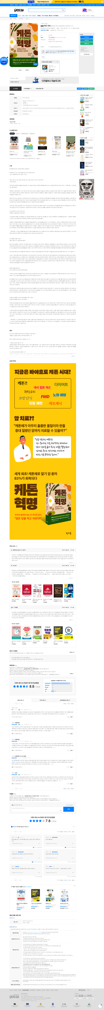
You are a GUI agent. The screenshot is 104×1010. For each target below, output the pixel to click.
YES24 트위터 (83, 990)
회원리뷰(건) (53, 30)
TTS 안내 (27, 103)
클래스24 (50, 15)
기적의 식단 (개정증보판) (36, 903)
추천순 (68, 703)
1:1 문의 (38, 932)
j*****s (21, 709)
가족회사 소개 (90, 990)
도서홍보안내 (38, 990)
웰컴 (11, 18)
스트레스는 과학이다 (89, 154)
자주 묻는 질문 (84, 998)
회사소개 (11, 990)
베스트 (19, 15)
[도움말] (45, 39)
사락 (43, 15)
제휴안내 (47, 990)
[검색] (63, 10)
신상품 (23, 15)
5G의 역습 (45, 641)
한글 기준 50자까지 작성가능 (18, 808)
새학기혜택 (66, 15)
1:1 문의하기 (78, 998)
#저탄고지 (18, 133)
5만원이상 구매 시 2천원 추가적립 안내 (62, 41)
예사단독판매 (72, 15)
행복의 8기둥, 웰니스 (89, 139)
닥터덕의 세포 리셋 (64, 903)
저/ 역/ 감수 (48, 28)
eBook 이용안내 (88, 48)
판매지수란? (63, 30)
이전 (14, 704)
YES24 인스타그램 (84, 990)
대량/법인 (93, 15)
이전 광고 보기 (92, 12)
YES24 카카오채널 (79, 990)
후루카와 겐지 (43, 28)
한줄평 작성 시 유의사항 (73, 805)
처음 (12, 704)
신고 (30, 709)
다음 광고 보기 (94, 12)
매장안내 (34, 15)
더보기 (91, 95)
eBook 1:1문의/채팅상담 (88, 996)
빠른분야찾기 (13, 15)
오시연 (48, 28)
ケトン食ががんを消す (75, 28)
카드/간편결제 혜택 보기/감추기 (61, 46)
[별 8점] (19, 805)
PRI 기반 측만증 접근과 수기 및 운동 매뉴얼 (89, 148)
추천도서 (88, 15)
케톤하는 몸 (48, 903)
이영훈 (52, 28)
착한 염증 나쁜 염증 (89, 104)
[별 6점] (18, 805)
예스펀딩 (46, 15)
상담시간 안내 (91, 998)
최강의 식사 (12, 151)
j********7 (69, 876)
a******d (21, 724)
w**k (36, 876)
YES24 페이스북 (81, 990)
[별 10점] (21, 805)
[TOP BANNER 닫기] (102, 2)
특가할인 (83, 15)
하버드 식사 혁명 (15, 599)
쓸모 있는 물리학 (67, 599)
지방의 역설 (54, 151)
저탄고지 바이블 (36, 641)
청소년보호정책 (32, 990)
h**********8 (21, 741)
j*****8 (21, 774)
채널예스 (39, 15)
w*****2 (69, 862)
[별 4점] (16, 805)
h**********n (68, 847)
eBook (15, 18)
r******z (20, 757)
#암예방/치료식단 (24, 133)
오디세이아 (50, 68)
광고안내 (43, 990)
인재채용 (15, 990)
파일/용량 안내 (32, 111)
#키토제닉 (12, 133)
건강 (27, 18)
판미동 (58, 28)
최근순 (65, 703)
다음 (20, 704)
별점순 (72, 703)
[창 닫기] (57, 62)
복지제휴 (52, 990)
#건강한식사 (32, 133)
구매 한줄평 (60, 831)
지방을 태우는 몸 (41, 151)
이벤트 (26, 15)
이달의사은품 (78, 15)
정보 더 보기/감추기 (49, 30)
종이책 (43, 57)
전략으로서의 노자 (57, 599)
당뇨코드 (66, 641)
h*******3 (35, 862)
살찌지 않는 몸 (88, 112)
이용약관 (19, 990)
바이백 (30, 15)
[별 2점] (14, 805)
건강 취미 (21, 18)
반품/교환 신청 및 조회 (32, 932)
